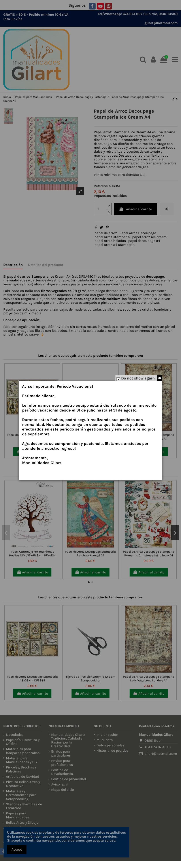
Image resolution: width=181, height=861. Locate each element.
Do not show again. (138, 378)
